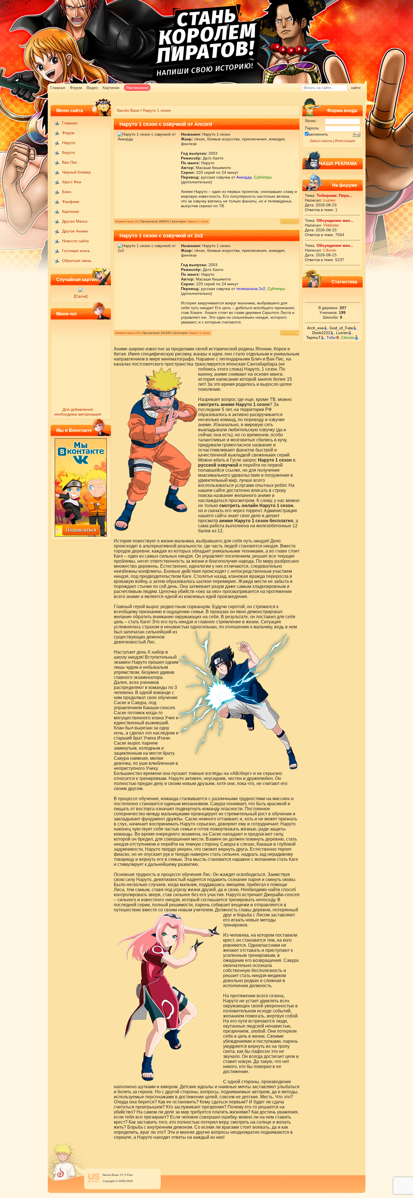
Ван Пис (69, 162)
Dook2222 (321, 332)
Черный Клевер (76, 172)
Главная (57, 87)
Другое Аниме (75, 231)
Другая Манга (74, 221)
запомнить (318, 134)
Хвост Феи (71, 182)
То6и (330, 337)
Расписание (137, 87)
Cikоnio (329, 250)
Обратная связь (76, 260)
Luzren (329, 200)
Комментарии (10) (127, 332)
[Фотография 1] (80, 290)
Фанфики (70, 201)
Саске (80, 296)
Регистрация (345, 141)
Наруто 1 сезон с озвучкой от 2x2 (161, 235)
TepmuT (313, 337)
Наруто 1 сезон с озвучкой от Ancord (165, 124)
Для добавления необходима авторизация (77, 411)
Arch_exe (315, 328)
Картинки (111, 87)
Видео (92, 87)
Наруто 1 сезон (197, 221)
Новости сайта (75, 241)
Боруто (68, 152)
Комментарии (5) (126, 221)
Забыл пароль (321, 141)
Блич (66, 192)
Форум (76, 87)
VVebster (331, 225)
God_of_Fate (341, 328)
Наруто (68, 142)
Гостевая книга (76, 250)
